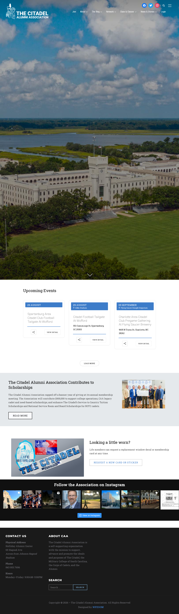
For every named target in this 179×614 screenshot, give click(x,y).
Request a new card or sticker (116, 462)
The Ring (96, 11)
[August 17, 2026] (150, 499)
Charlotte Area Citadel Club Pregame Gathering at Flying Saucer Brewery (135, 320)
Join (74, 11)
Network (110, 11)
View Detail (52, 332)
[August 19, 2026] (111, 499)
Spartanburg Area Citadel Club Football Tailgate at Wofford (41, 317)
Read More (20, 415)
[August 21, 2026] (52, 499)
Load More (89, 363)
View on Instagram (91, 515)
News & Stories (147, 11)
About (82, 11)
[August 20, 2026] (91, 499)
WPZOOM (98, 607)
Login (163, 11)
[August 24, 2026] (12, 499)
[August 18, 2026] (130, 499)
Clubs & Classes (127, 11)
